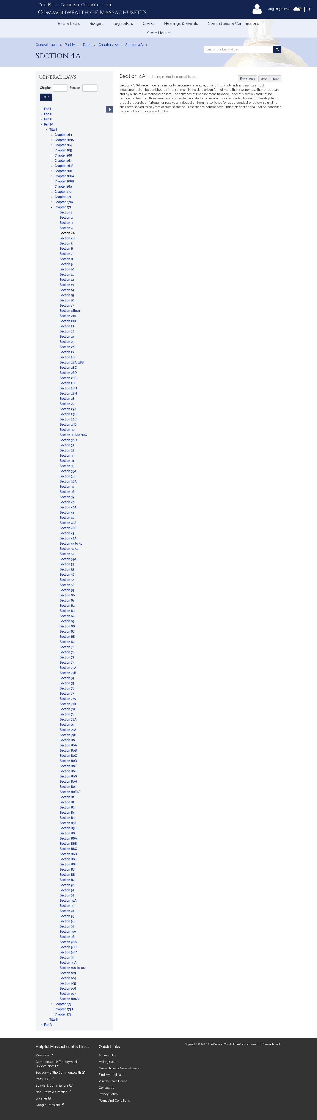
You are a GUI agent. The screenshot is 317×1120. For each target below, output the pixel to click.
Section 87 (67, 870)
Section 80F (68, 771)
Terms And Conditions (114, 1100)
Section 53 (67, 554)
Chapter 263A (65, 140)
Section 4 (67, 228)
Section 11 (67, 275)
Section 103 (68, 973)
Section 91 (67, 890)
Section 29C (68, 419)
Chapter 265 (63, 150)
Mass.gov (43, 1055)
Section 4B (67, 238)
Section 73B (68, 673)
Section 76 (67, 688)
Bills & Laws (69, 23)
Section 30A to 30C (74, 435)
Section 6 (67, 249)
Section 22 (67, 326)
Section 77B (68, 704)
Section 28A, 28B (72, 362)
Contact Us (106, 1087)
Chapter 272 (63, 207)
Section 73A (68, 668)
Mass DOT (43, 1079)
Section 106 (68, 989)
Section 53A (68, 559)
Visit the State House (113, 1081)
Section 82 (67, 802)
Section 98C (69, 952)
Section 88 (68, 875)
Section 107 (68, 994)
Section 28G (69, 388)
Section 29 (67, 404)
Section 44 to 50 (71, 544)
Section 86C (69, 849)
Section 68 (68, 637)
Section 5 (66, 243)
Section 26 (67, 347)
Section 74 (67, 678)
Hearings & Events (181, 23)
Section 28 (67, 357)
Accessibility (107, 1055)
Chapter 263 (64, 135)
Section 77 (67, 694)
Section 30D (69, 440)
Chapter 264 (64, 145)
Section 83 (67, 807)
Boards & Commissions (52, 1085)
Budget (96, 23)
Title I (53, 130)
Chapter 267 (63, 161)
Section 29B (68, 414)
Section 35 (67, 466)
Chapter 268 (64, 171)
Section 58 (67, 585)
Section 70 (67, 647)
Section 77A (68, 699)
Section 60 (68, 595)
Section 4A (67, 233)
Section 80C (69, 756)
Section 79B (68, 735)
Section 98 (67, 937)
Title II (53, 1020)
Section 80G (69, 776)
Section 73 (67, 663)
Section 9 (67, 264)
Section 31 (67, 445)
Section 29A (68, 409)
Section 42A (68, 523)
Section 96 (67, 921)
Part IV (49, 124)
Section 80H (69, 782)
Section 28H (69, 394)
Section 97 (67, 926)
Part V (48, 1025)
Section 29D (68, 425)
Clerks (148, 23)
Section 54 (67, 564)
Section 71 (67, 652)
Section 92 (67, 895)
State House (158, 33)
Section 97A (68, 932)
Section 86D (69, 854)
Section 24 (67, 337)
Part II (48, 114)
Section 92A (68, 901)
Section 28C (69, 368)
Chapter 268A (65, 176)
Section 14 (67, 290)
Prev (266, 78)
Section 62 (67, 606)
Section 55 (67, 569)
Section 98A (68, 942)
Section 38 (67, 492)
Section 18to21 (70, 311)
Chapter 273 (63, 1004)
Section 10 (67, 269)
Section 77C (68, 709)
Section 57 (67, 580)
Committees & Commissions (233, 23)
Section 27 (67, 352)
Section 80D (69, 761)
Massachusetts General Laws (119, 1068)
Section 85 (67, 818)
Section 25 (67, 342)
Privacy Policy (108, 1094)
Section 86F (68, 864)
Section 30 (67, 430)
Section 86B (69, 844)
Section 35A (68, 471)
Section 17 (67, 306)
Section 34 (67, 461)
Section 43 (67, 533)
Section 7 (66, 254)
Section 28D (69, 373)
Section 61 (67, 600)
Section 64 (67, 616)
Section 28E (68, 378)
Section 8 (67, 259)
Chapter (45, 87)
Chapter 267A (64, 166)
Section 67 (67, 632)
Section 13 (67, 285)
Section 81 (67, 797)
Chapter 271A (64, 202)
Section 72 (67, 657)
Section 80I (68, 787)
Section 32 (67, 450)
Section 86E (68, 859)
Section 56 (67, 575)
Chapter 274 (63, 1014)
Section (75, 87)
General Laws (46, 45)
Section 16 (67, 300)
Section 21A (68, 316)
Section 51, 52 (69, 549)
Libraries (42, 1098)
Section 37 (67, 487)
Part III (48, 119)
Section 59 (67, 590)
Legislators (123, 23)
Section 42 (67, 518)
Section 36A (68, 481)
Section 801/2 (70, 999)
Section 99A (68, 963)
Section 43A (68, 538)
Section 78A (68, 719)
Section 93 (67, 906)
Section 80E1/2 (71, 792)
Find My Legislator (112, 1074)
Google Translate (48, 1105)
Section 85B (68, 828)
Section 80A (69, 745)
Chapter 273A (64, 1009)
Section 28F (68, 383)
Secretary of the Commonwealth (59, 1072)
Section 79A (68, 730)
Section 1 (66, 212)
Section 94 (67, 911)
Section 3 (67, 223)
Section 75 (67, 683)
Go (47, 97)
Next (275, 78)
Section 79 (67, 725)
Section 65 (67, 621)
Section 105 (68, 983)
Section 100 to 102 (73, 968)
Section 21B (68, 321)
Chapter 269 (64, 187)
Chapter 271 (63, 197)
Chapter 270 (63, 192)
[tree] (74, 566)
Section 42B (68, 528)
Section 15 (67, 295)
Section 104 (68, 978)
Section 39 (67, 497)
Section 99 (67, 958)
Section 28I (68, 399)
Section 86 (68, 833)
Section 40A (68, 507)
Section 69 (67, 642)
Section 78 (67, 714)
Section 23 (67, 331)
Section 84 (67, 813)
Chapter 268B (65, 181)
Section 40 (67, 502)
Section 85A (68, 823)
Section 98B (68, 947)
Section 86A (69, 838)
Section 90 (67, 885)
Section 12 (67, 280)
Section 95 (67, 916)
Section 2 (67, 218)
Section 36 (67, 476)
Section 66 (68, 626)
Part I (48, 109)
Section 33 (67, 456)
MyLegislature (108, 1062)
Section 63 (67, 611)
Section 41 (67, 513)
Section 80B (69, 751)
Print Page (248, 78)
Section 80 (68, 740)
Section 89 (67, 880)
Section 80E (68, 766)
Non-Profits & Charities (52, 1092)
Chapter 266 (64, 156)
